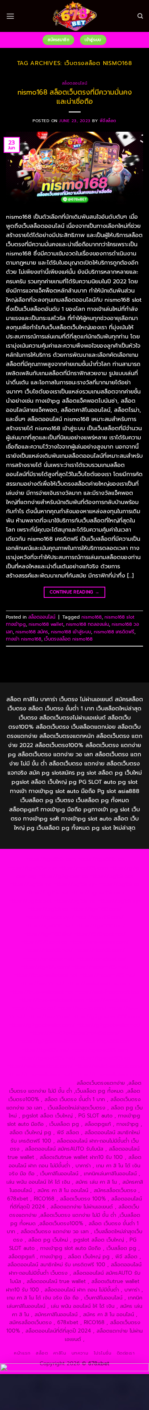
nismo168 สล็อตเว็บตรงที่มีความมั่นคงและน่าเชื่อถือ (74, 96)
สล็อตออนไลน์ (74, 83)
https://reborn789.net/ (100, 967)
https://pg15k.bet (111, 876)
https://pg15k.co (119, 884)
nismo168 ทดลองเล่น (87, 624)
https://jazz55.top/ (108, 1000)
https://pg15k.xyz (75, 884)
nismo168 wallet (46, 624)
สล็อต (42, 1353)
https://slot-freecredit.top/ (41, 1083)
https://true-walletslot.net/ (40, 1074)
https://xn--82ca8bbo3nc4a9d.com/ (75, 1033)
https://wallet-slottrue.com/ (109, 1066)
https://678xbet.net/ (100, 934)
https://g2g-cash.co (63, 876)
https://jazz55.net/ (41, 983)
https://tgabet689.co (104, 1058)
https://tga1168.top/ (100, 925)
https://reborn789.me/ (107, 975)
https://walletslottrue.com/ (40, 1066)
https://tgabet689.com (99, 1050)
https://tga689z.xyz (32, 868)
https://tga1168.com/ (96, 909)
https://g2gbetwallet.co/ (49, 1041)
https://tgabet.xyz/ (50, 917)
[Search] (140, 16)
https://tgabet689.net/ (47, 1058)
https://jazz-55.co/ (33, 1008)
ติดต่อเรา (126, 1353)
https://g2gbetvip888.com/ (106, 1016)
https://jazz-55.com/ (82, 1008)
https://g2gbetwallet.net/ (109, 1025)
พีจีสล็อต (108, 121)
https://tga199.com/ (45, 967)
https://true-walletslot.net (45, 975)
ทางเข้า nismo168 (23, 639)
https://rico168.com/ (100, 950)
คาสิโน (59, 1353)
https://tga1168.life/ (47, 934)
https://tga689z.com (50, 859)
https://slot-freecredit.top (107, 992)
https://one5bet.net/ (49, 959)
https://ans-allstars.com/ (99, 942)
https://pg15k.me (31, 884)
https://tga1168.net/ (49, 925)
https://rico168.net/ (49, 950)
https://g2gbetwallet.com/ (42, 1025)
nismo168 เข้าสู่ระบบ (71, 631)
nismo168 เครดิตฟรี (114, 631)
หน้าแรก (22, 1353)
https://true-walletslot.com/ (109, 1074)
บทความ (80, 1353)
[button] (10, 16)
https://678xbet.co (43, 942)
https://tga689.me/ (45, 1050)
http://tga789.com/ (100, 917)
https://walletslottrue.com (98, 983)
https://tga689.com (106, 1041)
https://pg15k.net (46, 892)
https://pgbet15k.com (97, 892)
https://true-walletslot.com (51, 1000)
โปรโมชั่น (103, 1353)
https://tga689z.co (101, 859)
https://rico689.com (83, 868)
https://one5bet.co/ (101, 959)
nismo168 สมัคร (31, 631)
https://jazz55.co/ (48, 1016)
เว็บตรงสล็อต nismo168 (68, 639)
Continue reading (75, 592)
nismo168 (91, 617)
